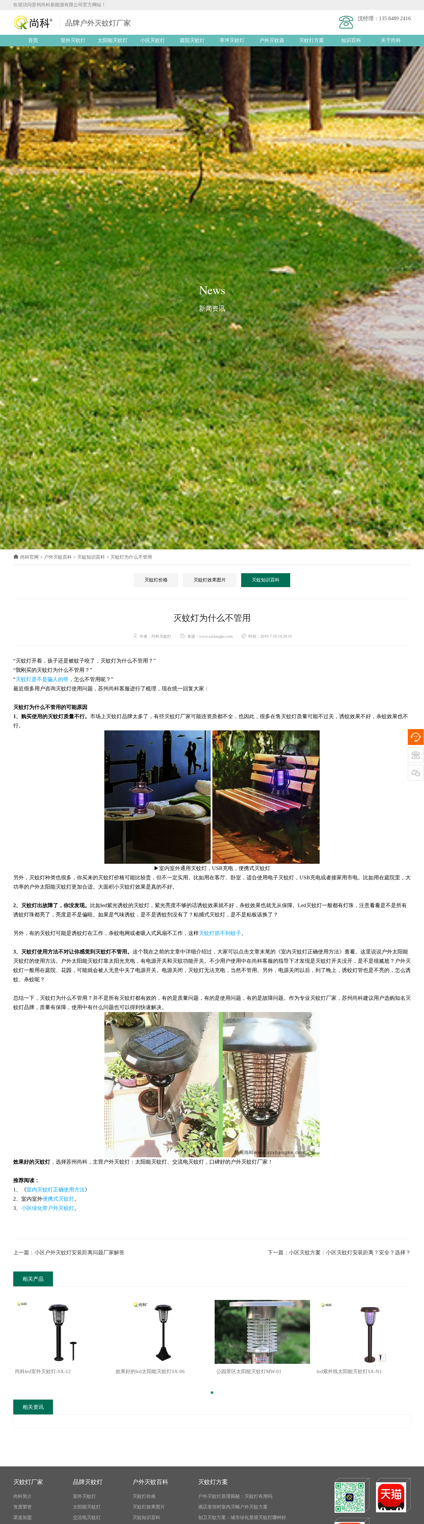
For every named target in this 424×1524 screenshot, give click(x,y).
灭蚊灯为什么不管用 (131, 557)
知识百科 (351, 40)
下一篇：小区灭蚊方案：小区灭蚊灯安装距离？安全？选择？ (339, 1252)
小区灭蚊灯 (152, 40)
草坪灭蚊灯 (232, 40)
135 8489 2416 (395, 18)
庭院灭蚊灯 (192, 40)
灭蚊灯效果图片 (209, 579)
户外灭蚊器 (271, 40)
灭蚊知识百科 (91, 557)
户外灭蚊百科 (58, 557)
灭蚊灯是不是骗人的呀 (42, 679)
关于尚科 (391, 40)
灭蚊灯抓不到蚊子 (220, 933)
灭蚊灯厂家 (28, 1482)
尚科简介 (22, 1496)
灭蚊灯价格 (156, 579)
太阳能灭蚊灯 (113, 40)
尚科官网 (29, 557)
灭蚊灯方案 (311, 40)
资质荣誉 (22, 1506)
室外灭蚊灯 (73, 40)
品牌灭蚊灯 (88, 1482)
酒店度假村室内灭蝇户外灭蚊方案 (233, 1506)
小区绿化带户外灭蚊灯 (47, 1208)
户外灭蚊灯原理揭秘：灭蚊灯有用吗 (235, 1496)
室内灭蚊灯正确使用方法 (55, 1189)
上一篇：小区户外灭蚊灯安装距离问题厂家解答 (69, 1252)
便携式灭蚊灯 (58, 1199)
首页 (33, 40)
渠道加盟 (22, 1517)
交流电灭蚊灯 (87, 1517)
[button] (212, 1392)
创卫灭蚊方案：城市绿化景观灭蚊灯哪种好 (242, 1517)
